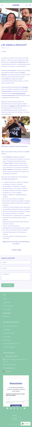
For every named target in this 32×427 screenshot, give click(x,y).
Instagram (12, 106)
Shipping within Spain (8, 333)
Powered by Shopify (18, 424)
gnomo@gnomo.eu (10, 368)
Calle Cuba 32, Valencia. (11, 356)
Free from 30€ (6, 340)
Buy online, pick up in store (10, 326)
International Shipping (9, 347)
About (4, 299)
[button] (2, 5)
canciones (25, 87)
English (15, 418)
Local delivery (6, 329)
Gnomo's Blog (6, 313)
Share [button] (4, 51)
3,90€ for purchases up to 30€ (11, 343)
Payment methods (8, 306)
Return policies (7, 309)
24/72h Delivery (7, 336)
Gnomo (14, 424)
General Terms (6, 302)
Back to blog (17, 250)
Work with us (6, 316)
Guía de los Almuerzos (19, 93)
